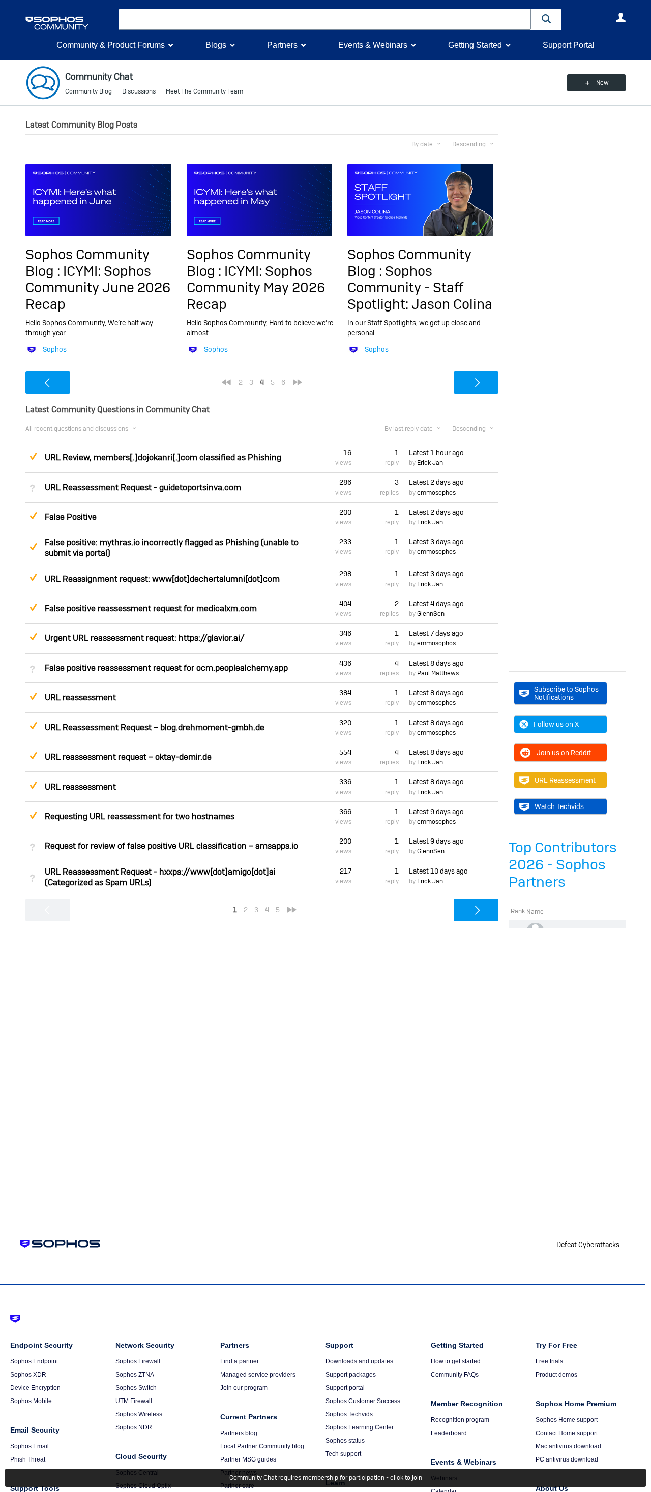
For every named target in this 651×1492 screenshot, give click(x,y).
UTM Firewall (133, 1401)
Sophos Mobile (31, 1401)
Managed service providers (257, 1374)
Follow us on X (556, 724)
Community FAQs (455, 1374)
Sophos (55, 349)
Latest (436, 452)
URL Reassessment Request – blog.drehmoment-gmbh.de (154, 727)
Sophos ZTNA (134, 1374)
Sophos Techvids (349, 1414)
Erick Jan (430, 463)
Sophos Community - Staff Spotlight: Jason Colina (419, 287)
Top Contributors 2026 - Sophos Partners (563, 864)
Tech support (343, 1453)
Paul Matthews (438, 673)
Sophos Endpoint (34, 1361)
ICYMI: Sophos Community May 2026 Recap (256, 287)
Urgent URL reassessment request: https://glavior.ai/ (145, 638)
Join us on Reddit (564, 752)
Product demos (556, 1374)
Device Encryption (35, 1387)
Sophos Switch (136, 1387)
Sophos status (345, 1440)
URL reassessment (80, 697)
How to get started (456, 1361)
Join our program (244, 1387)
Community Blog (88, 91)
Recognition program (460, 1419)
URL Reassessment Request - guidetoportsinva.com (143, 487)
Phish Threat (27, 1459)
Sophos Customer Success (363, 1401)
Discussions (139, 91)
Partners (282, 45)
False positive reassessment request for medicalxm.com (151, 608)
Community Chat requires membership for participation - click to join (325, 1478)
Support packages (351, 1374)
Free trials (549, 1361)
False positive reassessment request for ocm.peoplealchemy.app (166, 668)
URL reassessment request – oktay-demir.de (128, 757)
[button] (546, 19)
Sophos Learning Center (360, 1427)
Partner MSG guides (248, 1459)
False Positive (71, 517)
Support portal (345, 1387)
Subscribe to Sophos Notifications (566, 693)
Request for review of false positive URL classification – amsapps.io (171, 846)
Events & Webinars (372, 45)
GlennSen (431, 614)
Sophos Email (29, 1446)
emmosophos (436, 493)
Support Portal (569, 45)
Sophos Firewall (137, 1361)
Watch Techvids (559, 806)
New (602, 83)
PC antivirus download (567, 1459)
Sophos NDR (133, 1427)
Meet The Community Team (204, 91)
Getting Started (475, 45)
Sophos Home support (567, 1419)
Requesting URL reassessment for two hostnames (139, 816)
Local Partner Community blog (262, 1446)
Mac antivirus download (568, 1446)
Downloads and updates (359, 1361)
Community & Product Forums (110, 45)
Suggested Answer (33, 456)
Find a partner (239, 1361)
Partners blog (238, 1433)
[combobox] (324, 19)
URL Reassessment (565, 780)
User (620, 17)
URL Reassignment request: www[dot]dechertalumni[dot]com (162, 579)
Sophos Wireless (138, 1414)
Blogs (215, 45)
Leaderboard (449, 1433)
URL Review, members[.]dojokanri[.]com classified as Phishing (163, 457)
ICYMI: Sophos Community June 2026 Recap (97, 287)
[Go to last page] (297, 382)
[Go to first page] (226, 382)
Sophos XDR (28, 1374)
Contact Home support (567, 1433)
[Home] (69, 23)
